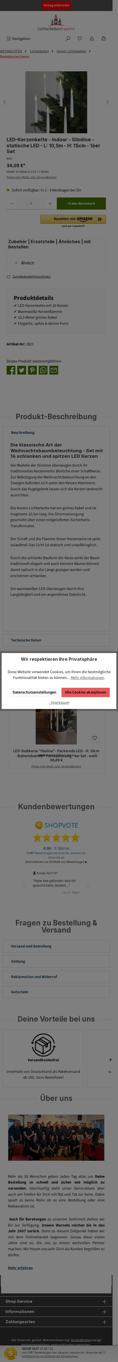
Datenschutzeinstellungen (34, 692)
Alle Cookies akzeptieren (85, 692)
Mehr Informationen (87, 678)
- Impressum (59, 702)
